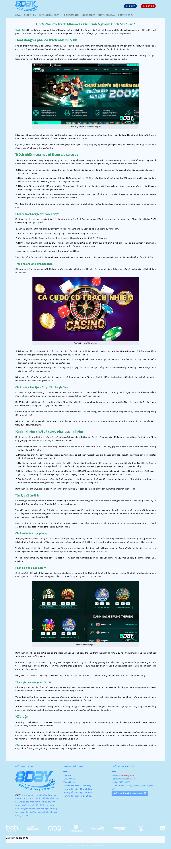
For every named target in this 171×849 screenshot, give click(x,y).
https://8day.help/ (127, 776)
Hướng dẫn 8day (49, 15)
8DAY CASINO (71, 15)
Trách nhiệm (21, 30)
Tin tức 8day (125, 15)
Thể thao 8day (106, 15)
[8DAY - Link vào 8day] (26, 6)
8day (17, 745)
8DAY (18, 15)
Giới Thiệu (30, 15)
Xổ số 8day (88, 15)
